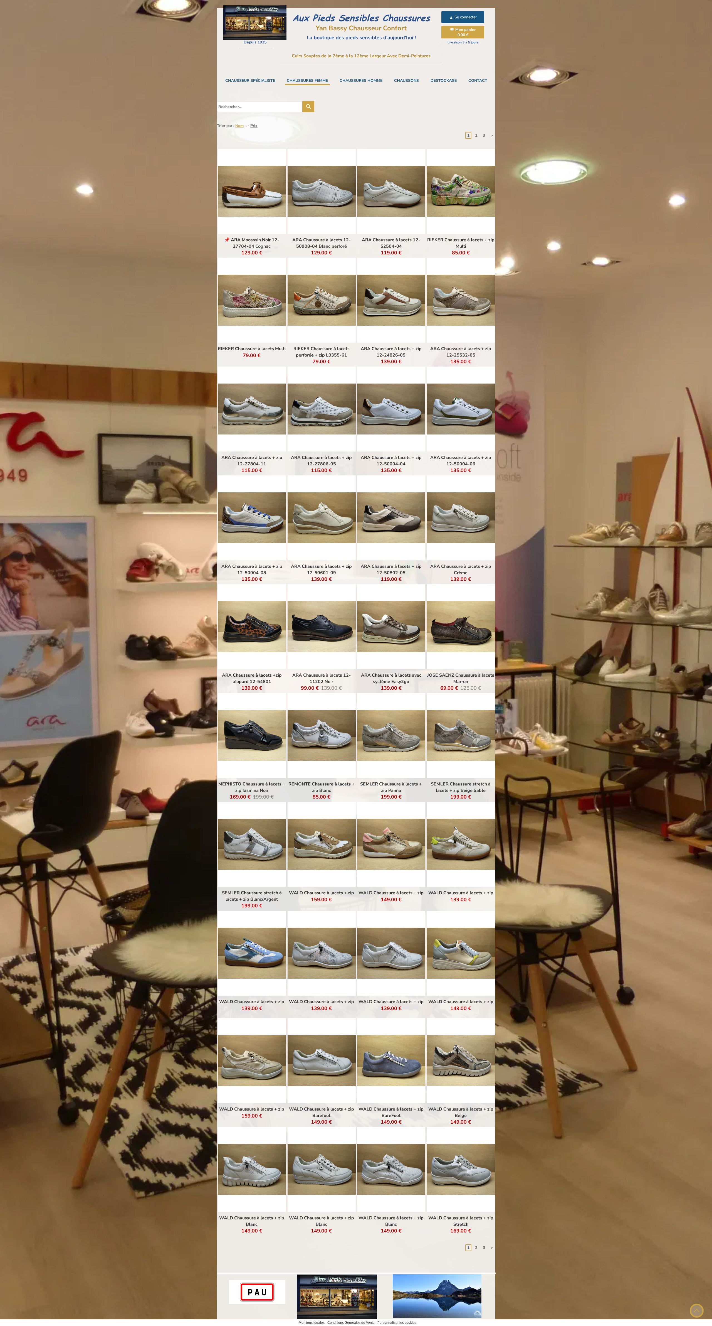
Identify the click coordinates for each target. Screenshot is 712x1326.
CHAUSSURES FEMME (307, 80)
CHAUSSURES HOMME (361, 80)
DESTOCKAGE (444, 80)
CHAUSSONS (406, 80)
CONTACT (477, 80)
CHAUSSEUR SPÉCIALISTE (250, 80)
